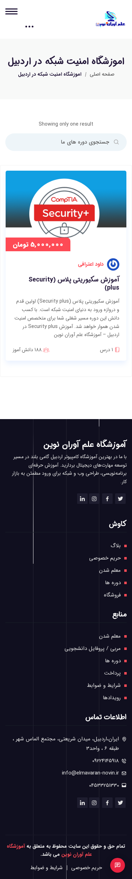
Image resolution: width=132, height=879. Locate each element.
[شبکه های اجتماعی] (117, 865)
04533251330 (104, 785)
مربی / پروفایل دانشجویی (92, 648)
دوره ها (113, 582)
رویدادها (112, 698)
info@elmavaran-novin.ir (90, 773)
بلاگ (116, 546)
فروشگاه (112, 595)
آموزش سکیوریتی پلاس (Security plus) (74, 284)
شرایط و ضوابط (104, 685)
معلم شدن (110, 570)
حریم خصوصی (105, 558)
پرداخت (112, 673)
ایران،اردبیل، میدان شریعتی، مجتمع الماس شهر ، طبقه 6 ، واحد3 (66, 744)
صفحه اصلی (102, 74)
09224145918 (105, 761)
